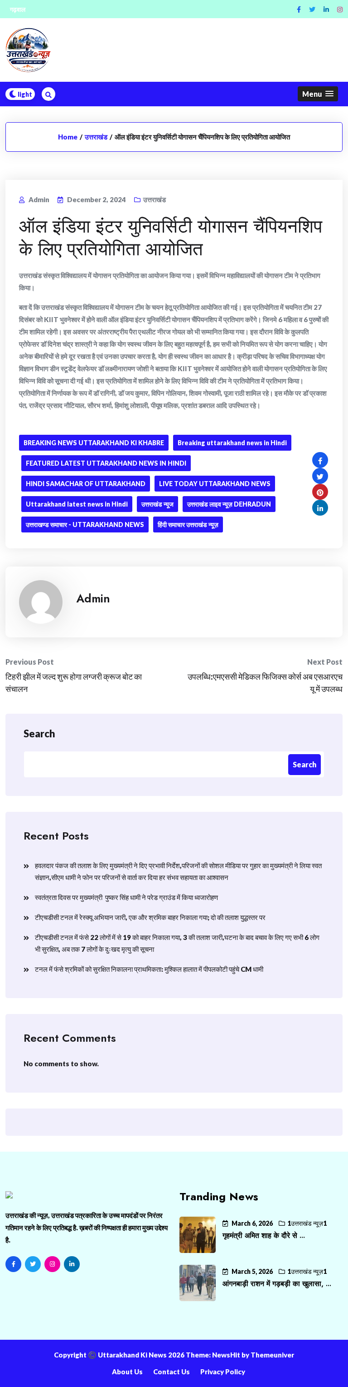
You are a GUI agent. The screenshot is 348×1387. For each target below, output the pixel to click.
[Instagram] (340, 9)
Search (39, 733)
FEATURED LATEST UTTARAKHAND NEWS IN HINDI (106, 463)
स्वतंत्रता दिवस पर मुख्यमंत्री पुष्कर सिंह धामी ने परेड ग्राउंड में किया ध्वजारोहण (126, 897)
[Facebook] (299, 9)
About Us (127, 1371)
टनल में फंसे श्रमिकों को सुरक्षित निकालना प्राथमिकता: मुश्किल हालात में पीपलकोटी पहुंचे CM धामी (149, 969)
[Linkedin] (326, 9)
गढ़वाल (17, 9)
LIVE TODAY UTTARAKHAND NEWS (215, 483)
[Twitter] (312, 9)
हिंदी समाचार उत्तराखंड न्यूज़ (188, 524)
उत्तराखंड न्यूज (157, 504)
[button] (318, 93)
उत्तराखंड (96, 137)
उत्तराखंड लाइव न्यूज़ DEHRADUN (229, 504)
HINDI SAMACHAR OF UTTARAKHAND (85, 483)
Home (67, 137)
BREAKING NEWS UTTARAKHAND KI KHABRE (94, 443)
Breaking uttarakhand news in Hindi (232, 443)
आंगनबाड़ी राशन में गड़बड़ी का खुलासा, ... (276, 1283)
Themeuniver (272, 1355)
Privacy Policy (222, 1371)
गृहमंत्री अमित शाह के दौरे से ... (263, 1235)
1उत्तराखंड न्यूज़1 (307, 1223)
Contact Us (171, 1371)
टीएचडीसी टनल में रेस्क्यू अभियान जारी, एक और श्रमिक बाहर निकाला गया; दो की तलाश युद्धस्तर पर (150, 917)
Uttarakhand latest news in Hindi (77, 504)
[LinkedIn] (72, 1264)
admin (93, 598)
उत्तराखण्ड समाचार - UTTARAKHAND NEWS (85, 524)
